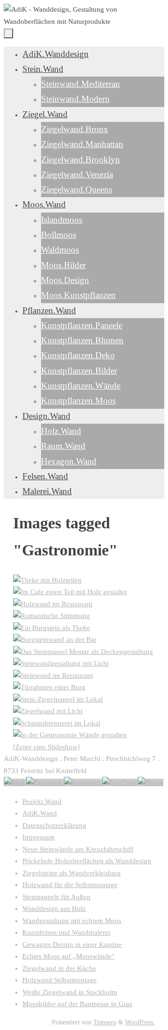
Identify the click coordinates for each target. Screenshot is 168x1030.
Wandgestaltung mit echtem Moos (71, 920)
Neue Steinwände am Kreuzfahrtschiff (77, 849)
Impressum (38, 837)
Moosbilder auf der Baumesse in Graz (77, 1004)
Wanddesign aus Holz (54, 908)
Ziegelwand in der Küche (59, 968)
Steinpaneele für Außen (56, 897)
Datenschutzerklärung (54, 825)
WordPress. (140, 1022)
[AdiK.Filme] (120, 782)
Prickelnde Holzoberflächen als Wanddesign (86, 861)
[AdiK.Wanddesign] (45, 782)
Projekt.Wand (42, 801)
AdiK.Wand (39, 813)
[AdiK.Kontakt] (15, 782)
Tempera (104, 1022)
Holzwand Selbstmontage (59, 980)
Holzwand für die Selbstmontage (70, 884)
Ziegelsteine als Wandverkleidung (71, 873)
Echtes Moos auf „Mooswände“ (68, 956)
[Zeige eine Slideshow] (46, 747)
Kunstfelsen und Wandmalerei (66, 932)
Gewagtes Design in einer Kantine (72, 944)
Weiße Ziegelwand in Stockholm (69, 992)
